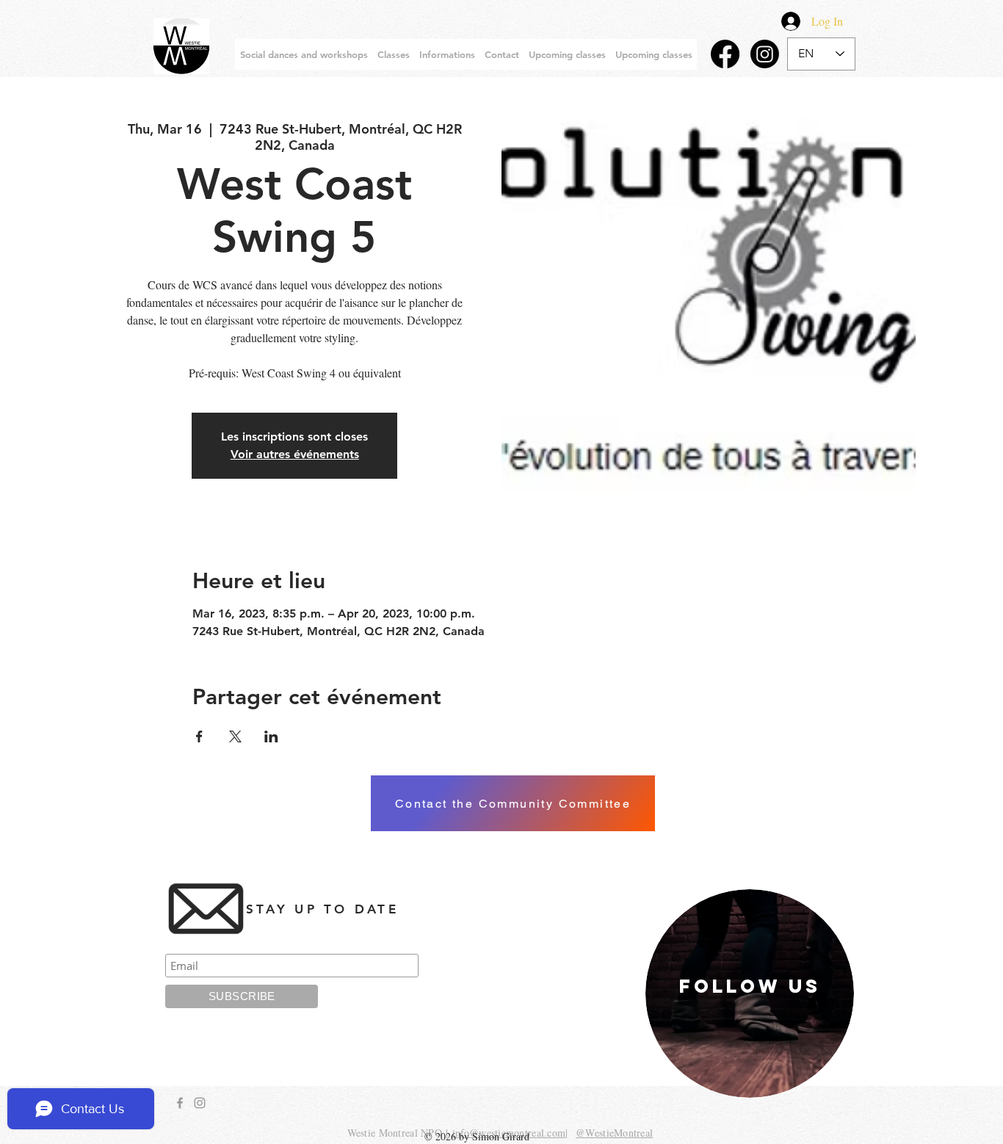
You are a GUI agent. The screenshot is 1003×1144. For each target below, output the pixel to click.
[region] (749, 993)
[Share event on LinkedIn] (271, 736)
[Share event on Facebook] (199, 736)
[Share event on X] (235, 736)
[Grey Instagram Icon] (199, 1103)
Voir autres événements (295, 454)
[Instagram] (764, 54)
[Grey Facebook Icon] (180, 1103)
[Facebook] (725, 54)
